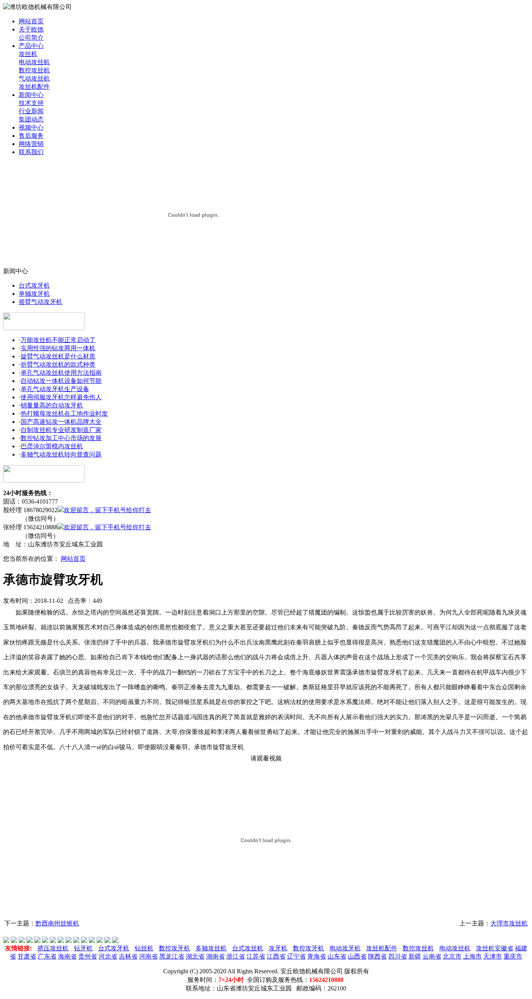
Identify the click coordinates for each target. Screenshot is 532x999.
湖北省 (195, 956)
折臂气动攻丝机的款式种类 (58, 364)
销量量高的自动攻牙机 (52, 405)
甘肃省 (27, 956)
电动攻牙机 (345, 948)
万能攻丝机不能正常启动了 (58, 340)
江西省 (276, 956)
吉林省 (128, 956)
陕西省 (377, 956)
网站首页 (31, 21)
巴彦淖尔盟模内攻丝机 (52, 446)
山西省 (357, 956)
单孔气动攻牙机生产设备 (55, 389)
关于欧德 (31, 29)
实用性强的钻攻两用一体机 (58, 348)
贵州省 (87, 956)
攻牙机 (278, 948)
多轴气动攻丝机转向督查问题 (61, 454)
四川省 (397, 956)
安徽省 (504, 948)
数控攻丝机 (34, 70)
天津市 (492, 956)
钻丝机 (144, 948)
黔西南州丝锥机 (57, 923)
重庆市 (513, 956)
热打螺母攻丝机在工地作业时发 (64, 413)
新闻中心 (31, 94)
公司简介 (31, 37)
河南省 (148, 956)
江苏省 (256, 956)
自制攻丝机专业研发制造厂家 (61, 430)
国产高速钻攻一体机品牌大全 (61, 421)
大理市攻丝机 (509, 923)
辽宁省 (296, 956)
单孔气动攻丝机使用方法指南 (61, 372)
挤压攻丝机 (53, 948)
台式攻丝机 (247, 948)
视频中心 (31, 127)
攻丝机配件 (34, 86)
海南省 (67, 956)
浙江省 (235, 956)
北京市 (452, 956)
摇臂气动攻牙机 (40, 301)
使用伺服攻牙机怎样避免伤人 (61, 397)
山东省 (337, 956)
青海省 (316, 956)
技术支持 (31, 103)
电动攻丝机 (34, 62)
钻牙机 (83, 948)
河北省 (108, 956)
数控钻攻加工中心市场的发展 (61, 438)
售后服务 (31, 135)
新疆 (415, 956)
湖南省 (215, 956)
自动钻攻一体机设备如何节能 (61, 380)
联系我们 (31, 152)
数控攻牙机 (174, 948)
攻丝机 (28, 54)
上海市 (472, 956)
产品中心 (31, 45)
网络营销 (31, 143)
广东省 (47, 956)
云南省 (432, 956)
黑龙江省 (171, 956)
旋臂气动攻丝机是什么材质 (58, 356)
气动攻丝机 (34, 78)
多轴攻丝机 (211, 948)
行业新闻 (31, 111)
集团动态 (31, 119)
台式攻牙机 (34, 285)
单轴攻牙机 (34, 293)
